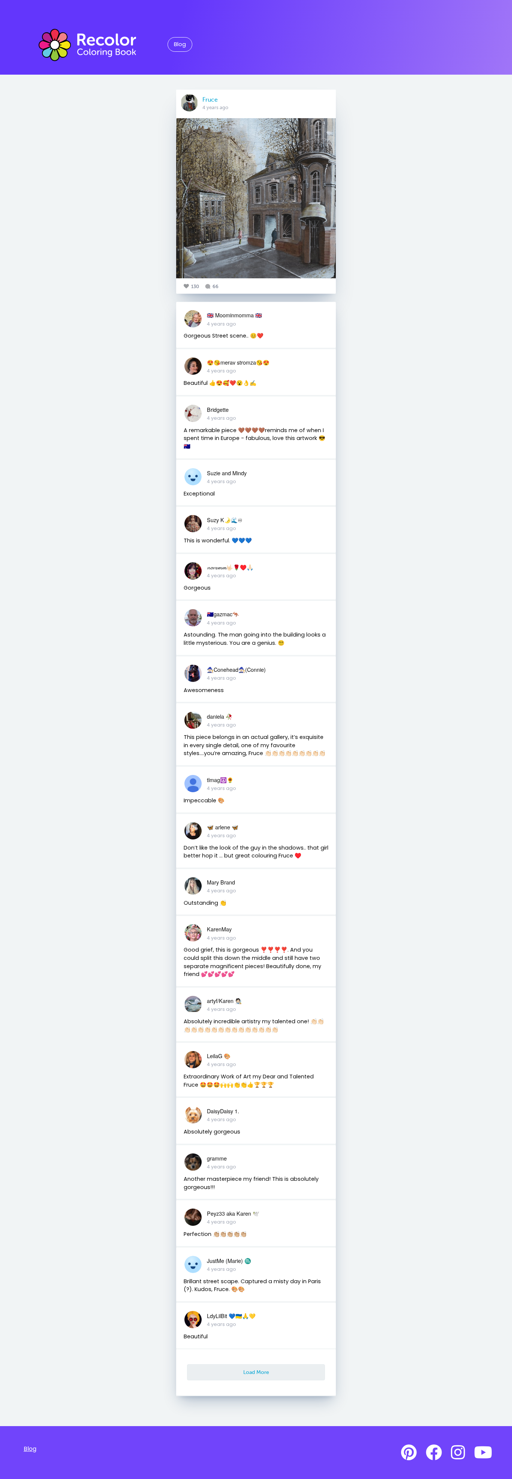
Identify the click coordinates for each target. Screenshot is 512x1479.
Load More (256, 1372)
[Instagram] (458, 1452)
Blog (180, 44)
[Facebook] (434, 1452)
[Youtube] (483, 1452)
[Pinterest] (409, 1452)
